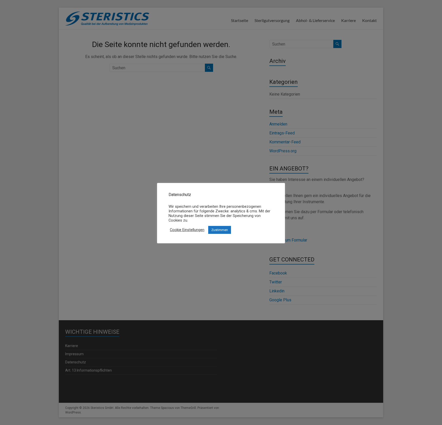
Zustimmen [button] (219, 230)
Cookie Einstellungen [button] (187, 229)
